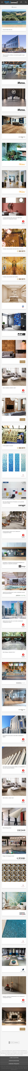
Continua (16, 1042)
